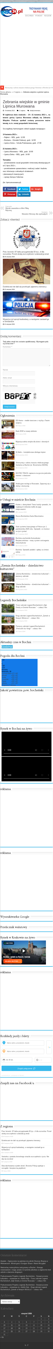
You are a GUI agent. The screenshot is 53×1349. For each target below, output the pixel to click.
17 (4, 1328)
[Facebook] (28, 1345)
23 (49, 1328)
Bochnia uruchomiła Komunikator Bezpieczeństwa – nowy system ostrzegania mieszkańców (32, 540)
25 (12, 1331)
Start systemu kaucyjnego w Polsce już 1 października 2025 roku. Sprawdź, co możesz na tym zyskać (33, 529)
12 (19, 1325)
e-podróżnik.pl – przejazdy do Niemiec (13, 1075)
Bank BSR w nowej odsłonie (26, 431)
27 (26, 1331)
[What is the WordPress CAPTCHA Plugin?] (18, 396)
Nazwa (5, 370)
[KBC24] (26, 11)
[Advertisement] (26, 48)
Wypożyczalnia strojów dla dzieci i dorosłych (32, 442)
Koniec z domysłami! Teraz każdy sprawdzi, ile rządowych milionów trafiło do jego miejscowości (33, 507)
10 (4, 1325)
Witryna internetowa (10, 386)
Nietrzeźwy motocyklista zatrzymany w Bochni (18, 1267)
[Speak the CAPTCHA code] (35, 397)
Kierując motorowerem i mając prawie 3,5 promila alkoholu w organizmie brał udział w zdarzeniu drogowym (26, 1269)
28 (34, 1331)
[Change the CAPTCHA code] (35, 394)
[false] (48, 1047)
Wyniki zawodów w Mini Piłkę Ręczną (17, 208)
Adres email (7, 378)
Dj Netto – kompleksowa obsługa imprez (31, 452)
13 (26, 1325)
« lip (2, 1337)
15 (41, 1325)
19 (19, 1328)
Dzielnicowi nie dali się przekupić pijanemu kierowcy (25, 287)
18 (12, 1328)
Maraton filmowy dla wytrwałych (35, 213)
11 (12, 1325)
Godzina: (7, 646)
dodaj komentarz (35, 110)
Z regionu (17, 92)
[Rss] (25, 1345)
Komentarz (7, 347)
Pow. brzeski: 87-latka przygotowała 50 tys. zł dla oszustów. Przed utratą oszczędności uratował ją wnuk (26, 253)
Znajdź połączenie (24, 1068)
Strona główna (5, 92)
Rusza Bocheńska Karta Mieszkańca (29, 516)
